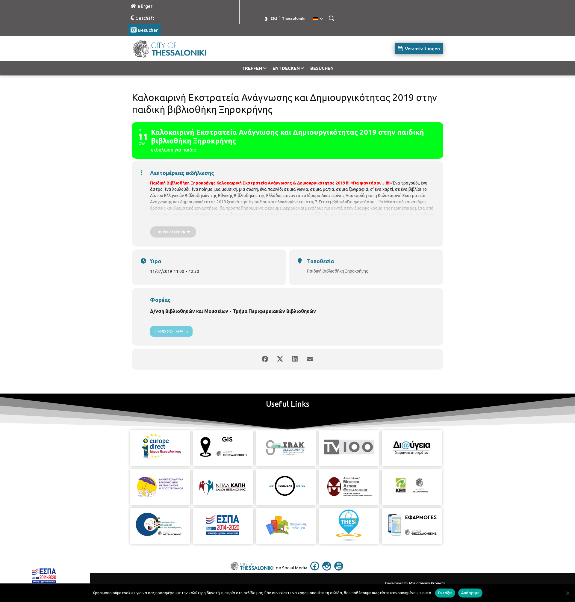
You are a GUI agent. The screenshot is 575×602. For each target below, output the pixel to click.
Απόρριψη (470, 593)
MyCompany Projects (427, 583)
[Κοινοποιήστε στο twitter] (280, 359)
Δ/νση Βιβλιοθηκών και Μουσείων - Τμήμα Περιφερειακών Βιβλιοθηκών (233, 311)
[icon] (315, 568)
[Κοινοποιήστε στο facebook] (265, 359)
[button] (331, 18)
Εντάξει (445, 593)
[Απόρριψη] (568, 593)
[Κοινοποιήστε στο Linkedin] (295, 359)
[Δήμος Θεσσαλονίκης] (175, 48)
